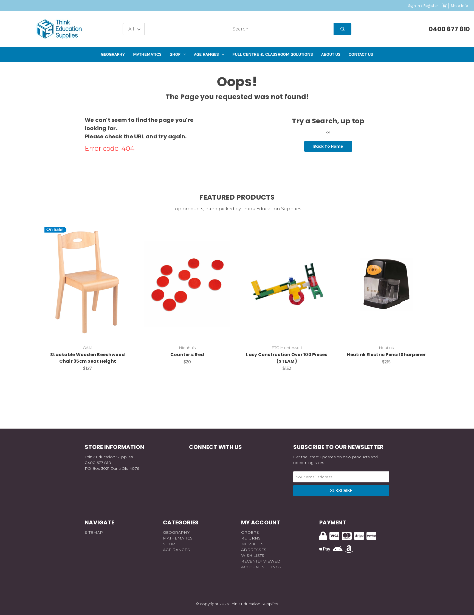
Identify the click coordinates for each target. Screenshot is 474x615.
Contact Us (361, 54)
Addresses (253, 549)
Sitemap (94, 532)
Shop (175, 54)
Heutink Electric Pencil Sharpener (386, 354)
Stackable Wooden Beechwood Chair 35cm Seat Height (87, 357)
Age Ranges (206, 54)
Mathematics (147, 54)
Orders (250, 532)
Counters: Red (187, 354)
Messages (252, 543)
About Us (330, 54)
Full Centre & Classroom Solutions (272, 54)
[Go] (342, 29)
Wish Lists (252, 555)
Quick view (87, 278)
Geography (113, 54)
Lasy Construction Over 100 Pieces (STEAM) (286, 357)
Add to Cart (91, 292)
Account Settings (261, 566)
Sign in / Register (423, 5)
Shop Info (459, 5)
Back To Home (328, 146)
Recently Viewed (260, 561)
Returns (251, 538)
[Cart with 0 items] (444, 5)
